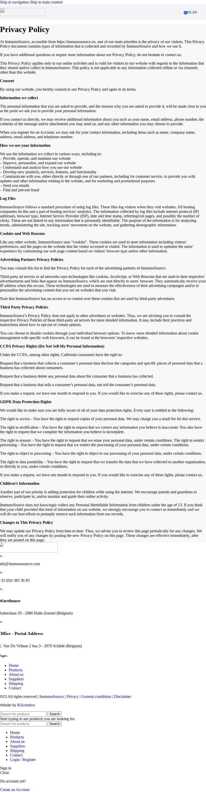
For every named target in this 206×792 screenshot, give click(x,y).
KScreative (26, 705)
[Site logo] (22, 15)
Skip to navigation (15, 2)
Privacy (73, 696)
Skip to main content (46, 2)
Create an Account (14, 789)
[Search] (180, 12)
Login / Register (23, 759)
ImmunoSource (51, 696)
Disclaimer (122, 696)
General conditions (96, 696)
